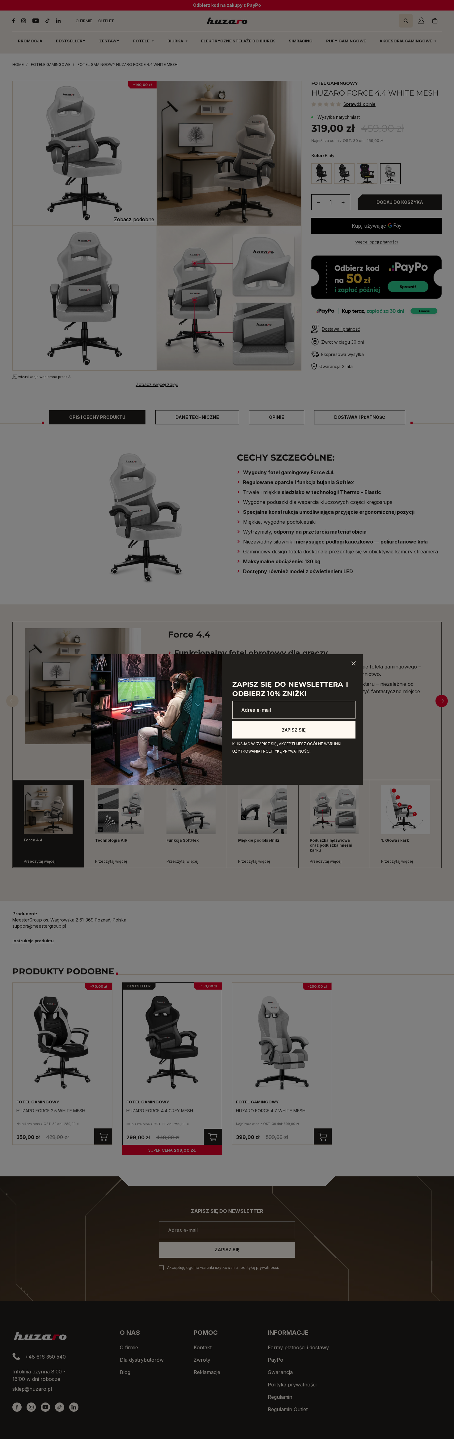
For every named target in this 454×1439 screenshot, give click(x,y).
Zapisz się (293, 729)
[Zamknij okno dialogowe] (353, 663)
